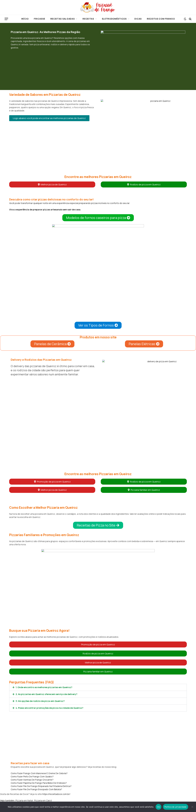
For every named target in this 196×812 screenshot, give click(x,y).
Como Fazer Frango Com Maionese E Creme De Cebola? (39, 773)
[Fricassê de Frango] (98, 7)
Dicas (138, 18)
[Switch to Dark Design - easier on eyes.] (185, 19)
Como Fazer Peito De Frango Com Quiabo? (32, 776)
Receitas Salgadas (62, 18)
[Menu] (6, 18)
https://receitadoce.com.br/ (56, 794)
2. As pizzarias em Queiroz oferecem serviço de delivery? (46, 694)
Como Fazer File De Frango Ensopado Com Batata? (36, 789)
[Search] (189, 18)
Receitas (88, 18)
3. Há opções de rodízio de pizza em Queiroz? (40, 701)
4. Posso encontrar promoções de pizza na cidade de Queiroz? (49, 707)
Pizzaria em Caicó (43, 800)
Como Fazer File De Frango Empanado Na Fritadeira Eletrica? (41, 786)
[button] (49, 118)
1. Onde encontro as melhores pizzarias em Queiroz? (44, 687)
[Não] (192, 806)
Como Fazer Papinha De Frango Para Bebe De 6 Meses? (39, 782)
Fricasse (39, 18)
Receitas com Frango (161, 18)
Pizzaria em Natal (24, 800)
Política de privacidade (175, 807)
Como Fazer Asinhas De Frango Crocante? (32, 779)
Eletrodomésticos (114, 18)
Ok (158, 807)
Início (25, 18)
